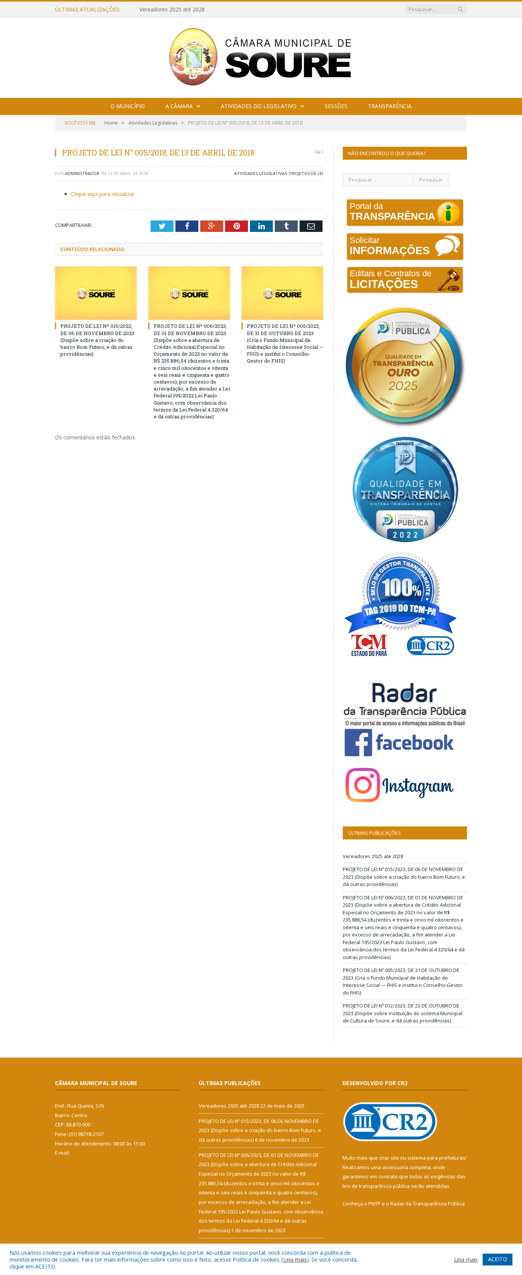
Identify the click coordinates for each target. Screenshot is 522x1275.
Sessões (336, 106)
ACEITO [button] (497, 1259)
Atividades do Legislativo (259, 106)
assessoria (395, 1167)
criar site (389, 1157)
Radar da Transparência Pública (427, 1203)
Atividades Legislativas (260, 173)
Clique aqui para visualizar (103, 194)
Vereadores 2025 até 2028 (373, 856)
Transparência (390, 106)
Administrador (82, 173)
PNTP (374, 1203)
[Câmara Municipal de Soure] (261, 56)
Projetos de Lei (306, 173)
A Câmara (179, 106)
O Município (127, 106)
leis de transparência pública (376, 1186)
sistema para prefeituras (436, 1157)
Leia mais (295, 1259)
